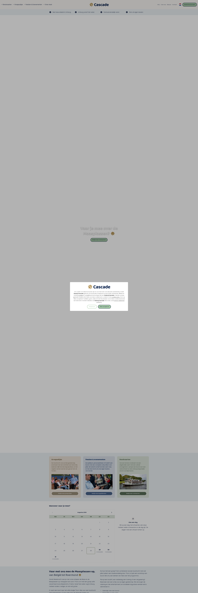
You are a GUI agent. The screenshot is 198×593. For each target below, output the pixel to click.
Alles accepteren (104, 307)
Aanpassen (92, 307)
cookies (81, 295)
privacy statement (119, 300)
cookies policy (116, 297)
